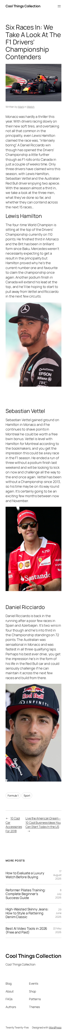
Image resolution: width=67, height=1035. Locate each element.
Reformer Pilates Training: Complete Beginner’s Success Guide (25, 894)
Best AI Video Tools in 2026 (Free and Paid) (26, 930)
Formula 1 (13, 795)
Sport (27, 795)
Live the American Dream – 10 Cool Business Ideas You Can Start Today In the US (43, 822)
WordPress (55, 1027)
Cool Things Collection (23, 6)
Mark (21, 106)
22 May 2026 (57, 930)
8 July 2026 (58, 893)
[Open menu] (59, 6)
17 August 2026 (57, 874)
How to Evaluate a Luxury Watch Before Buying (25, 875)
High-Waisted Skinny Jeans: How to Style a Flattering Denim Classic (27, 913)
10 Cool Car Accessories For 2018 (14, 824)
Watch (31, 106)
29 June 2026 (58, 913)
